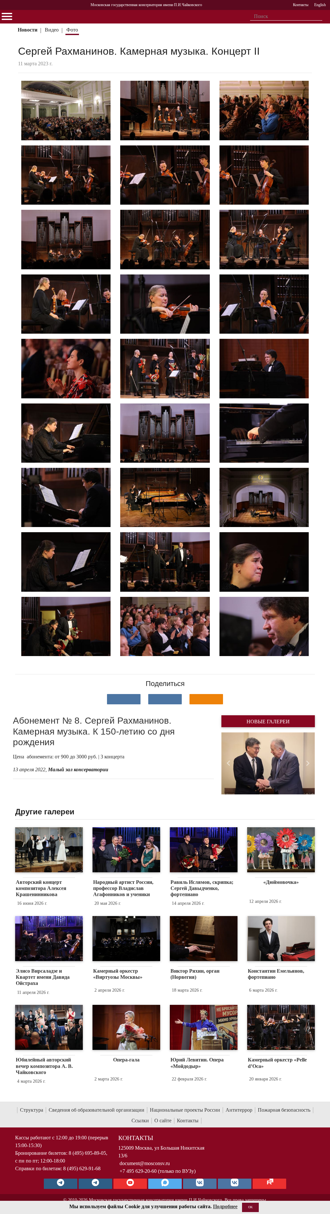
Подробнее (225, 1206)
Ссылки (140, 1120)
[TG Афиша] (95, 1184)
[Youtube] (130, 1184)
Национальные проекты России (185, 1110)
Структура (31, 1110)
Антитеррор (239, 1110)
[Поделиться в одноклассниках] (206, 699)
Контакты (188, 1120)
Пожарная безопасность (284, 1110)
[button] (228, 763)
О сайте (162, 1120)
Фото (72, 29)
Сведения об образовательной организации (96, 1110)
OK (250, 1207)
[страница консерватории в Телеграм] (60, 1184)
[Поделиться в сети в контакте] (124, 699)
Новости (27, 29)
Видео (52, 29)
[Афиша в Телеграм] (269, 1184)
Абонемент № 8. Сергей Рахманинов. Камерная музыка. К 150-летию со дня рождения (94, 731)
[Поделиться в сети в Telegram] (165, 699)
